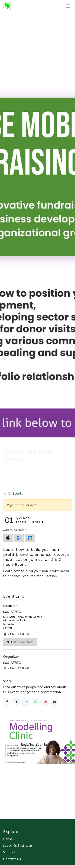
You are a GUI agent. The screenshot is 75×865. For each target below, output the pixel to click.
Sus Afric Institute (17, 846)
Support (9, 852)
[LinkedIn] (26, 702)
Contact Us (12, 859)
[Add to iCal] (8, 538)
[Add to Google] (30, 538)
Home (8, 839)
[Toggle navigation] (68, 6)
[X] (16, 702)
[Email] (55, 702)
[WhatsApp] (35, 702)
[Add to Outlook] (19, 538)
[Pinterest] (45, 702)
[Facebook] (7, 702)
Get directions (22, 642)
